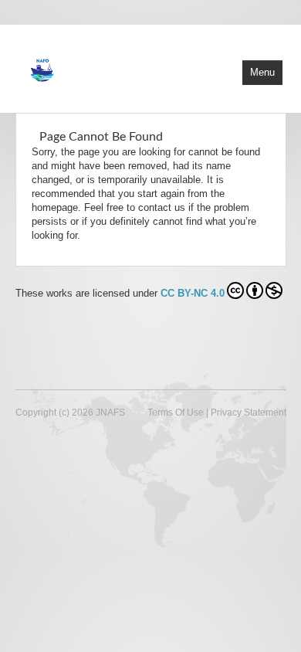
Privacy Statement (248, 412)
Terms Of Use (175, 412)
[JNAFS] (104, 67)
